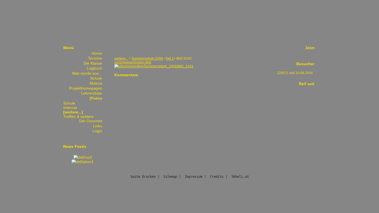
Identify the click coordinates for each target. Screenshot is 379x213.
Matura (96, 83)
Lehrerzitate (91, 93)
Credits (217, 177)
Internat (70, 107)
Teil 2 (170, 58)
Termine (95, 58)
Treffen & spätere (78, 116)
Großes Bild (142, 62)
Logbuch (94, 68)
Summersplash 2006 (147, 58)
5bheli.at (240, 177)
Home (97, 53)
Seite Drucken (143, 177)
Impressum (193, 177)
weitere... (121, 58)
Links (97, 126)
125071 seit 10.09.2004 (295, 73)
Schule (96, 78)
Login (97, 131)
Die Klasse (93, 63)
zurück (119, 62)
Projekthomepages (85, 88)
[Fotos (96, 98)
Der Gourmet (90, 121)
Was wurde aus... (87, 73)
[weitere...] (73, 112)
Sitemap (170, 177)
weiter (128, 62)
